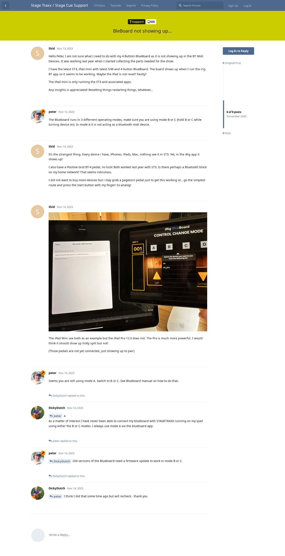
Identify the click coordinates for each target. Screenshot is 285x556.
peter (57, 416)
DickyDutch (62, 461)
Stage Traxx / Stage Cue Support (59, 5)
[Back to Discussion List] (5, 5)
